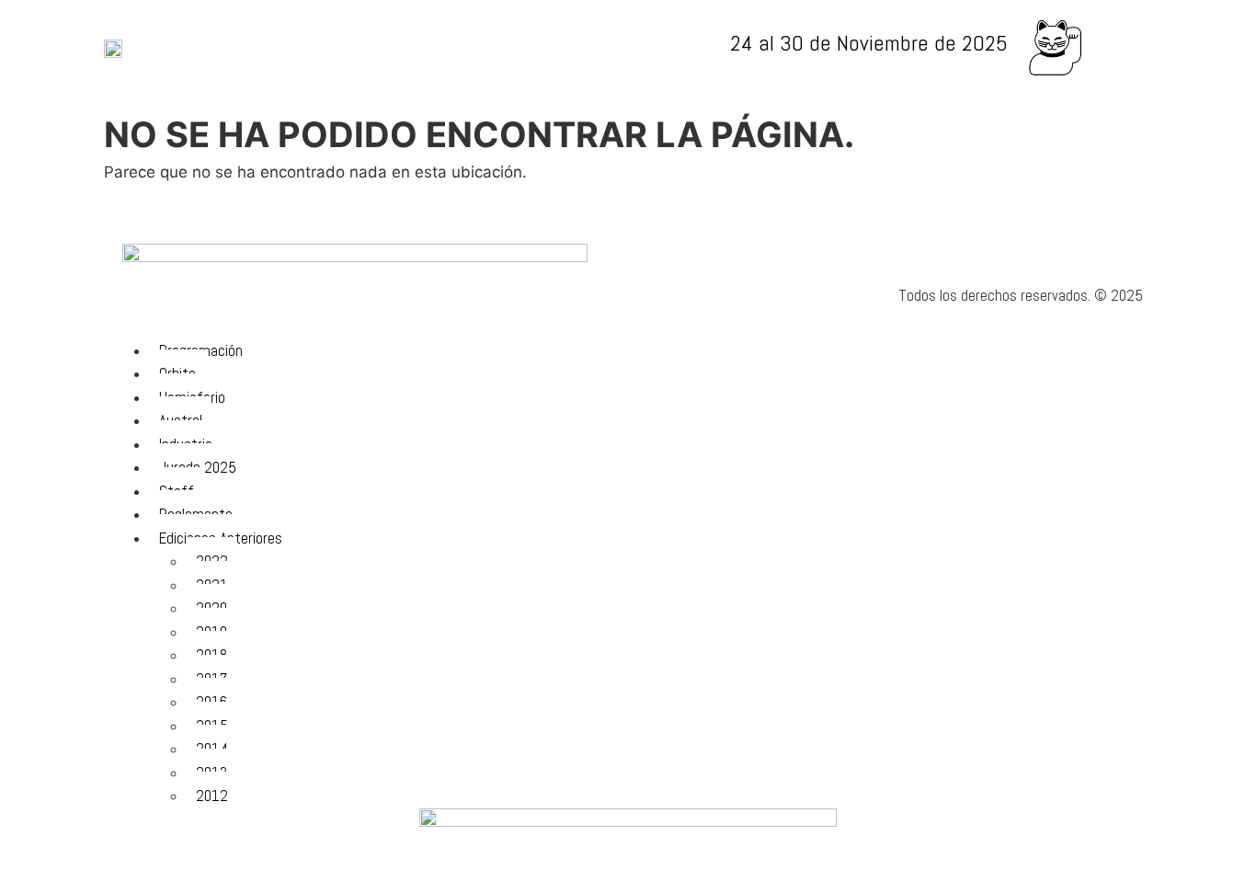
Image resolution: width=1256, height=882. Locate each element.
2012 (212, 795)
